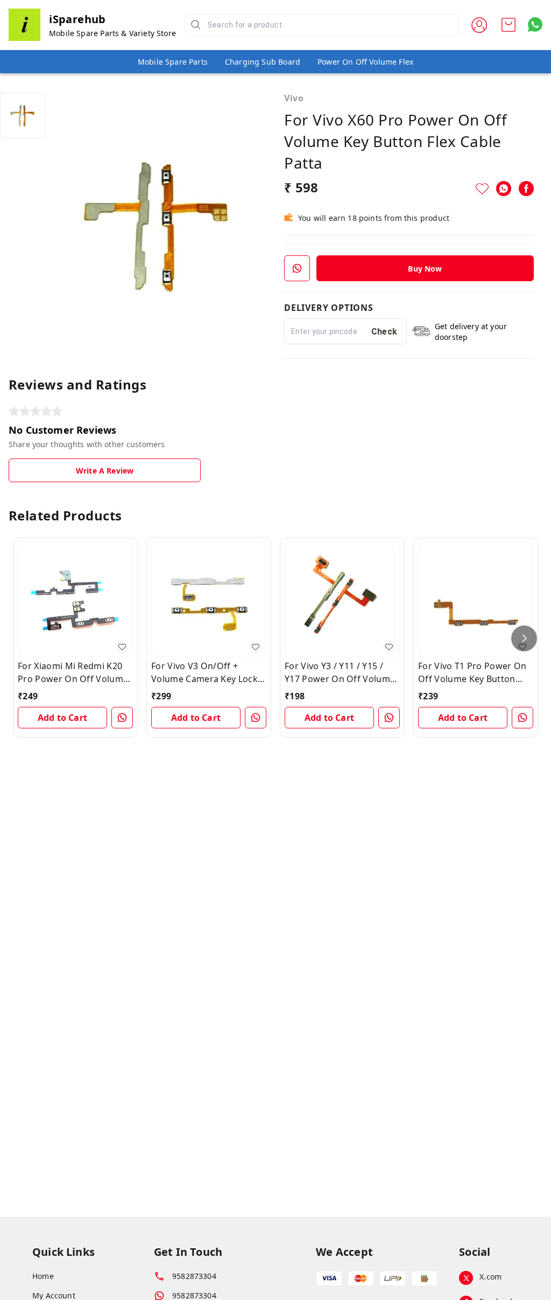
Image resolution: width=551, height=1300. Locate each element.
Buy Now (425, 268)
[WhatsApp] (503, 188)
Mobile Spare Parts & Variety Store (112, 33)
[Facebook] (526, 188)
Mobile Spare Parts (173, 62)
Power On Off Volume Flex (365, 62)
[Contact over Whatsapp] (535, 24)
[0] (508, 25)
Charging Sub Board (262, 62)
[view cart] (508, 25)
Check (384, 331)
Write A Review (104, 470)
